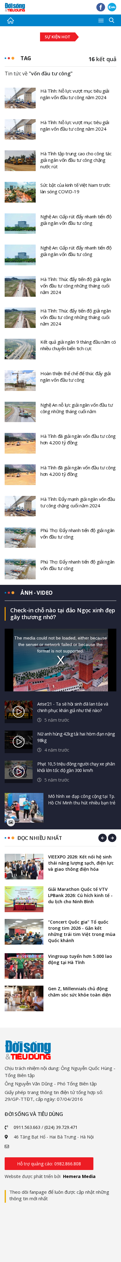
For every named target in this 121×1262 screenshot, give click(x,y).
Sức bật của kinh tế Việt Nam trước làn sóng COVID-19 (75, 188)
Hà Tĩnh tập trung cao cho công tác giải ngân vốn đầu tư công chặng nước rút (76, 160)
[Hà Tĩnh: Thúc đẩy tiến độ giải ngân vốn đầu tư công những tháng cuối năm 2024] (20, 286)
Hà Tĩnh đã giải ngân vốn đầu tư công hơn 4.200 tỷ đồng (78, 439)
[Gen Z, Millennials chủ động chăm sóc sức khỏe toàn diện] (24, 998)
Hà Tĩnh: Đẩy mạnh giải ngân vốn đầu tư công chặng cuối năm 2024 (77, 502)
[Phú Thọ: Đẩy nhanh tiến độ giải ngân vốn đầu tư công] (20, 537)
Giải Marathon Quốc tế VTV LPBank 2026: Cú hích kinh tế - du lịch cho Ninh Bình (80, 895)
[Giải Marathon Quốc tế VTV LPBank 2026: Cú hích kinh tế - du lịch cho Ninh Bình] (24, 899)
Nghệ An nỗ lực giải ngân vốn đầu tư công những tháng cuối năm (76, 408)
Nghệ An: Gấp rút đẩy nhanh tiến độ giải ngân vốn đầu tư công (76, 219)
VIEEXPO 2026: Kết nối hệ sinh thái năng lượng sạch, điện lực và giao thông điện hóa (81, 863)
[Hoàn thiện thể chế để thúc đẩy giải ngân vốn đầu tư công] (20, 380)
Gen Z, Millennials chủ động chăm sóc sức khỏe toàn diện (79, 992)
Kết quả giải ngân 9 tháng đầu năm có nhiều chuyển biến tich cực (78, 345)
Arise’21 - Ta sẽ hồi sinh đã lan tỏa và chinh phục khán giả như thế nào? (72, 707)
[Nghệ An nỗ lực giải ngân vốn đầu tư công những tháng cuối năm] (20, 411)
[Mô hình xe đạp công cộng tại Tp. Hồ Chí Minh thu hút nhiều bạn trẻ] (24, 808)
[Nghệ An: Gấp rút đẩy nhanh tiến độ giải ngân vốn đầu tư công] (20, 223)
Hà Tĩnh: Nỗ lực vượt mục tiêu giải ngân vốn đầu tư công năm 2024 (74, 94)
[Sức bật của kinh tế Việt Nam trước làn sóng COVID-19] (20, 191)
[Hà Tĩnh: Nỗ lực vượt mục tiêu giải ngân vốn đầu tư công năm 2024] (20, 97)
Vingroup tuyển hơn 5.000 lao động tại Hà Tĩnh (80, 959)
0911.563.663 (27, 1127)
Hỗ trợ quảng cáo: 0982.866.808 (49, 1164)
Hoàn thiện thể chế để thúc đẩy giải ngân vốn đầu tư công (75, 376)
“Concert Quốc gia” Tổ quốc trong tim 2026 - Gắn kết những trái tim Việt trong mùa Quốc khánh (81, 931)
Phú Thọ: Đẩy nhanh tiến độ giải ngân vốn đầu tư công (77, 533)
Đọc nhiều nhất (39, 837)
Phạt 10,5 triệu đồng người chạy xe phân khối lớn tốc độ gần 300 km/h (76, 767)
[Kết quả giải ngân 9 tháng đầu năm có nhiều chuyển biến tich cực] (20, 348)
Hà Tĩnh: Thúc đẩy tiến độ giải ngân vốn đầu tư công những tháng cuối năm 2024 (75, 285)
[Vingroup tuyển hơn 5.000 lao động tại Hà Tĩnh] (24, 966)
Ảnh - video (36, 592)
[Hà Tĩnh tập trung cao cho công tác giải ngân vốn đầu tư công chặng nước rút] (20, 160)
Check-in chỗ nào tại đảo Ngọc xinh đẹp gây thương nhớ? (62, 613)
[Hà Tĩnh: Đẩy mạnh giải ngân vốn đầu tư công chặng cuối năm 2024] (20, 505)
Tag (25, 58)
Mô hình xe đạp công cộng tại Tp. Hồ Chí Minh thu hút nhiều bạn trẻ (81, 799)
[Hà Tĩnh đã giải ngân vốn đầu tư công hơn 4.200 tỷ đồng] (20, 442)
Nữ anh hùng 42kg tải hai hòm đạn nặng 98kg (76, 737)
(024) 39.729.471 (61, 1127)
